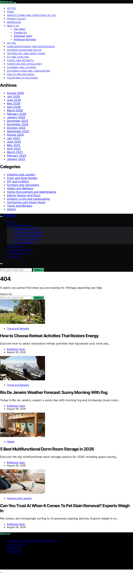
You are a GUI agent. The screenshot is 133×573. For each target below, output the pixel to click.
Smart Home (15, 246)
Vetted (11, 8)
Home (10, 11)
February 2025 (16, 155)
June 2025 (14, 141)
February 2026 (16, 114)
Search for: (6, 266)
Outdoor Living (17, 253)
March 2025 (15, 152)
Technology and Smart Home (26, 53)
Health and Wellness (21, 74)
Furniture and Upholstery (24, 64)
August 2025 (15, 134)
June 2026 (14, 100)
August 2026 (15, 93)
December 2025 (17, 120)
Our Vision (19, 28)
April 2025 (14, 148)
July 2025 (13, 138)
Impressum (14, 22)
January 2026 (16, 117)
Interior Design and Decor (24, 50)
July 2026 (13, 96)
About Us (13, 25)
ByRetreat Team (23, 35)
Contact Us (20, 32)
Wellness (13, 256)
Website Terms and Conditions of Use (31, 15)
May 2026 (13, 103)
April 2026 (14, 107)
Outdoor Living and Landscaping (28, 70)
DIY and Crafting (18, 57)
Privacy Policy (16, 18)
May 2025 (13, 145)
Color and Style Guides (22, 77)
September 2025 (18, 131)
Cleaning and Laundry (21, 67)
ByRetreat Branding (25, 39)
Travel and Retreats (20, 60)
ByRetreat (6, 1)
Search (38, 270)
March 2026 (15, 110)
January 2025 (16, 159)
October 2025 (16, 127)
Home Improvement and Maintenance (31, 46)
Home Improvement (19, 225)
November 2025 (17, 124)
